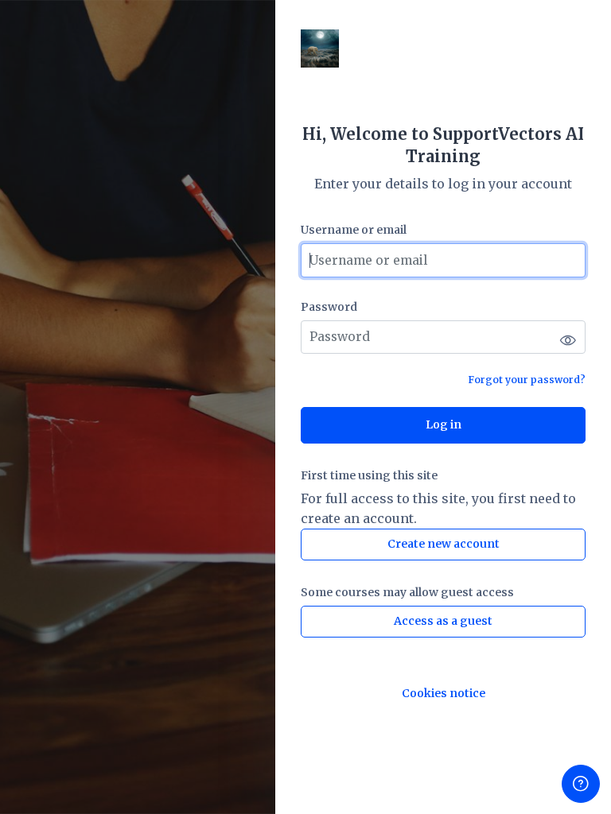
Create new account (443, 544)
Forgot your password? (527, 380)
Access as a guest (443, 621)
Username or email (354, 230)
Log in (443, 424)
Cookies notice (443, 693)
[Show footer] (581, 784)
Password (329, 307)
